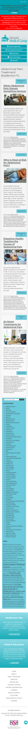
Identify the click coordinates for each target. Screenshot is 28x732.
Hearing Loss (9, 465)
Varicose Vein (10, 531)
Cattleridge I (6, 22)
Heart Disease (10, 467)
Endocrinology (10, 447)
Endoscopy (9, 449)
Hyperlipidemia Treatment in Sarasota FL (15, 560)
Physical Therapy (11, 504)
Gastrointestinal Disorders (13, 458)
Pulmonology (10, 513)
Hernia (8, 470)
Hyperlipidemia (10, 474)
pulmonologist (19, 606)
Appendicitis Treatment (13, 413)
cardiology (11, 551)
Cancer (8, 424)
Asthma (8, 417)
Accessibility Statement (14, 710)
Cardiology (9, 426)
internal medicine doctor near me (12, 304)
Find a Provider (14, 677)
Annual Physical (10, 411)
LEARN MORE (14, 13)
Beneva (19, 28)
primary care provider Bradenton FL (14, 307)
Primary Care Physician (12, 511)
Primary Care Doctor (12, 510)
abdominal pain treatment (17, 216)
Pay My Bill (15, 60)
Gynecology (9, 461)
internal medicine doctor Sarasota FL (14, 305)
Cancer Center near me (10, 549)
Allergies (8, 410)
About (14, 674)
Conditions (9, 438)
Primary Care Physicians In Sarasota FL (14, 602)
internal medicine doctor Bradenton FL (13, 303)
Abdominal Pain (14, 137)
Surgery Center (14, 685)
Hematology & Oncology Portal (15, 50)
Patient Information (14, 687)
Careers (14, 690)
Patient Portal (15, 53)
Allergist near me (11, 544)
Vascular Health (10, 533)
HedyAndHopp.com (16, 728)
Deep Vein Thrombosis (12, 440)
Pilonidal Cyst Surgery (12, 506)
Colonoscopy (10, 433)
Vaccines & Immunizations (13, 529)
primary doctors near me (9, 606)
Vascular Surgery (11, 535)
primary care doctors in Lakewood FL (13, 578)
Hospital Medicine (11, 472)
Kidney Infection (11, 485)
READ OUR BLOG (15, 634)
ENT (7, 451)
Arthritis (8, 415)
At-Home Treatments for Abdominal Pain (12, 324)
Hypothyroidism (10, 478)
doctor (13, 553)
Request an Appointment (15, 46)
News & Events (14, 693)
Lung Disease (10, 488)
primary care (14, 573)
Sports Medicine (10, 520)
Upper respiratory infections (14, 526)
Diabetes (8, 444)
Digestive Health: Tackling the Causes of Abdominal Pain (13, 242)
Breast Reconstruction (12, 422)
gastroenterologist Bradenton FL (12, 386)
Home (14, 671)
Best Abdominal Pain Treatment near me (14, 226)
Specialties (14, 682)
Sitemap (14, 701)
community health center (13, 436)
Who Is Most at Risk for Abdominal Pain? (14, 163)
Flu (7, 454)
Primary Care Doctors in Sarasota (11, 580)
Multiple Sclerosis (11, 494)
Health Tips (9, 463)
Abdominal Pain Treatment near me (12, 300)
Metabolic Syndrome (12, 492)
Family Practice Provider (13, 453)
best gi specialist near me (15, 385)
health (18, 558)
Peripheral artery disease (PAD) (15, 501)
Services (14, 679)
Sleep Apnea (9, 519)
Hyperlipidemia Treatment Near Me (10, 562)
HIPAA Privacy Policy (14, 698)
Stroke (8, 522)
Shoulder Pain (10, 517)
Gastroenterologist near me (10, 388)
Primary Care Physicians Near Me (13, 604)
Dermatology (10, 442)
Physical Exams (10, 502)
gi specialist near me (16, 391)
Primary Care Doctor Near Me (12, 577)
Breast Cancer (10, 420)
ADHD (8, 408)
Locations (14, 695)
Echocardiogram (11, 445)
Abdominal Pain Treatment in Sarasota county (12, 143)
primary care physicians (15, 599)
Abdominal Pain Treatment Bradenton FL (14, 217)
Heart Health (10, 469)
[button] (26, 722)
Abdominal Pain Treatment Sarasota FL (14, 145)
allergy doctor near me (14, 546)
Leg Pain (8, 486)
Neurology (9, 495)
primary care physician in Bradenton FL (13, 588)
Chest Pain (9, 429)
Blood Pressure (10, 419)
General (8, 460)
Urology (8, 527)
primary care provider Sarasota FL (17, 309)
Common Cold (10, 435)
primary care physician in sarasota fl (14, 592)
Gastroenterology (11, 456)
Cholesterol (9, 431)
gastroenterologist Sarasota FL (11, 389)
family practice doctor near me (11, 556)
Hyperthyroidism (11, 476)
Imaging (8, 479)
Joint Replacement (11, 483)
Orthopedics (9, 497)
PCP (7, 573)
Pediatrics (9, 499)
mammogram (10, 490)
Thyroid (8, 524)
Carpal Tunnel (10, 428)
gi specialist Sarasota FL (13, 391)
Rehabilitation (10, 515)
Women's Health (11, 536)
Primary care (9, 508)
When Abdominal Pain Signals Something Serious (14, 88)
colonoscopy (7, 553)
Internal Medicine (11, 481)
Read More (21, 134)
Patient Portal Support (15, 57)
